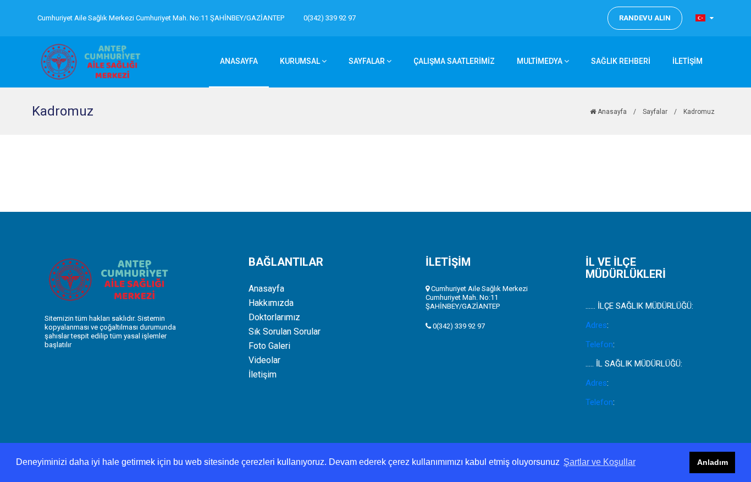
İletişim (263, 374)
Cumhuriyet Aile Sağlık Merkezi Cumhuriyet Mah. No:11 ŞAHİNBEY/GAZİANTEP (160, 18)
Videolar (264, 360)
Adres (596, 325)
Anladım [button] (712, 462)
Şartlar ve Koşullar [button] (600, 462)
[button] (704, 17)
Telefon (599, 344)
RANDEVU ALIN (645, 18)
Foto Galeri (269, 346)
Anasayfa (611, 112)
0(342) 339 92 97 (329, 18)
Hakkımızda (271, 303)
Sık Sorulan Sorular (285, 331)
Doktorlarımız (274, 317)
